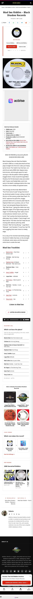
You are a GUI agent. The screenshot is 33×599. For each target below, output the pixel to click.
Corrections (24, 586)
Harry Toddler (16, 142)
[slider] (27, 319)
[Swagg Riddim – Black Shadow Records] (23, 396)
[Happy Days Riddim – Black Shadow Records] (10, 396)
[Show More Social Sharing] (29, 22)
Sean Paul (12, 143)
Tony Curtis (9, 299)
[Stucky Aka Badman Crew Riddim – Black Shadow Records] (10, 414)
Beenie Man (23, 140)
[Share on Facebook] (9, 22)
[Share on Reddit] (26, 22)
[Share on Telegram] (22, 22)
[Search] (30, 3)
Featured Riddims (10, 43)
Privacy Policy (16, 586)
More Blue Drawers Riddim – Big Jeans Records (10, 502)
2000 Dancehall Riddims (21, 7)
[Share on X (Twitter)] (18, 22)
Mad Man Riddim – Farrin (24, 500)
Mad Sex (8, 285)
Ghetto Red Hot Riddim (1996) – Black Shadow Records (23, 424)
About (9, 586)
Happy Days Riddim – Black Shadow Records (10, 406)
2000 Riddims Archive (10, 7)
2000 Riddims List (13, 147)
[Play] (5, 320)
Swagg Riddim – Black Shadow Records (23, 406)
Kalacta (14, 18)
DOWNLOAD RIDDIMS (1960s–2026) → (16, 582)
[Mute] (24, 320)
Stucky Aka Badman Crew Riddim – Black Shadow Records (10, 424)
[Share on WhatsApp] (13, 22)
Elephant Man (9, 142)
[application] (16, 319)
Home (3, 7)
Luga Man (9, 276)
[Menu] (3, 3)
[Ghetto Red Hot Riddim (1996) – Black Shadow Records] (23, 414)
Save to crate (22, 46)
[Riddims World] (16, 3)
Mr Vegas (8, 290)
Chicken (8, 257)
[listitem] (9, 479)
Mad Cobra (23, 142)
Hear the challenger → (9, 454)
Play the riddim (12, 46)
